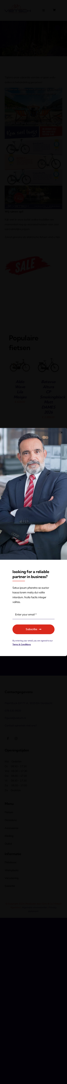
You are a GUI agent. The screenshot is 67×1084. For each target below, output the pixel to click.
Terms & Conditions (21, 644)
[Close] (62, 432)
